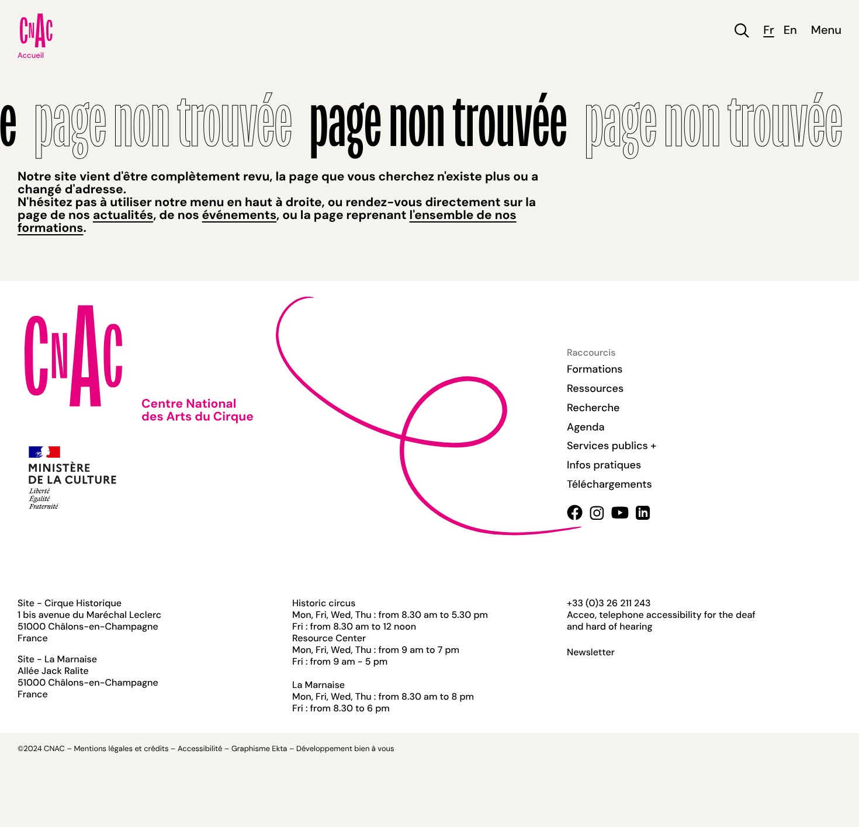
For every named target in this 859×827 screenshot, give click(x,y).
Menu (826, 30)
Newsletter (591, 652)
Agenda (586, 427)
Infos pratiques (604, 465)
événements (239, 215)
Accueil (31, 56)
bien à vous (374, 749)
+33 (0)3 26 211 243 (608, 603)
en (790, 30)
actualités (123, 215)
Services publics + (611, 446)
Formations (595, 369)
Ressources (595, 388)
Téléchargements (609, 484)
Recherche (593, 408)
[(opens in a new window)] (575, 512)
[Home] (36, 30)
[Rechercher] (742, 30)
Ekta (279, 749)
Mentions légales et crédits (121, 749)
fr (768, 30)
